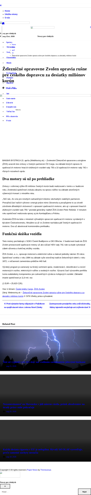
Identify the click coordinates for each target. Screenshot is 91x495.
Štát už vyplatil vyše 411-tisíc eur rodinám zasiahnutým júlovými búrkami (44, 361)
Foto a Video (12, 88)
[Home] (3, 23)
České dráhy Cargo (24, 289)
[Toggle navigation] (2, 32)
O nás (7, 18)
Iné (8, 94)
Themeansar (45, 470)
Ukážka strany (11, 14)
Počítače (10, 78)
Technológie (11, 73)
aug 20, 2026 (11, 411)
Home (7, 11)
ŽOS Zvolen (39, 289)
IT (8, 68)
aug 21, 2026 (11, 366)
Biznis (9, 63)
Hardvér (10, 83)
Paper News (32, 470)
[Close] (1, 5)
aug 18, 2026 (11, 457)
